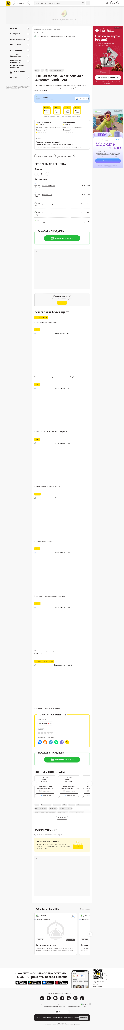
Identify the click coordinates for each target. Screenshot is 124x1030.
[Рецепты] (28, 28)
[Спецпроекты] (28, 34)
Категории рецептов (74, 1006)
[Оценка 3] (45, 733)
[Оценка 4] (48, 733)
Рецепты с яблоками (76, 812)
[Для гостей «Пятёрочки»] (28, 55)
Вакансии (47, 1006)
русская (38, 138)
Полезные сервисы (17, 39)
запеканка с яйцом (66, 808)
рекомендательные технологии (63, 1017)
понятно (83, 1017)
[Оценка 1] (38, 733)
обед (64, 805)
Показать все (62, 818)
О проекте (14, 77)
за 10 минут (53, 808)
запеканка (57, 805)
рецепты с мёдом (41, 808)
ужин (37, 805)
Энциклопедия (16, 50)
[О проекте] (28, 77)
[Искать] (88, 3)
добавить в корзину (64, 238)
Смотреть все (85, 909)
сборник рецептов (83, 805)
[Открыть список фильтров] (82, 3)
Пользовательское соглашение (74, 1004)
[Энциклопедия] (28, 50)
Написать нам (63, 1012)
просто (71, 805)
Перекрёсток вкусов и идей (15, 61)
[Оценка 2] (42, 733)
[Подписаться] (73, 916)
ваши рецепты (62, 812)
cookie (76, 1017)
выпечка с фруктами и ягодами (45, 812)
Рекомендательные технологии (58, 1006)
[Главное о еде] (28, 45)
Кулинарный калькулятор (44, 156)
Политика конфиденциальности (55, 1004)
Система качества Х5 (17, 72)
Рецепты (13, 28)
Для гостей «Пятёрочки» (15, 55)
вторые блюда (46, 805)
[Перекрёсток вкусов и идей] (28, 61)
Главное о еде (15, 45)
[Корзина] (107, 3)
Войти (78, 847)
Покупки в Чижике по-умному (17, 66)
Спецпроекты (15, 34)
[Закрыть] (90, 1004)
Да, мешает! (62, 303)
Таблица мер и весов (65, 156)
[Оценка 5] (51, 733)
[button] (34, 783)
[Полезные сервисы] (28, 39)
